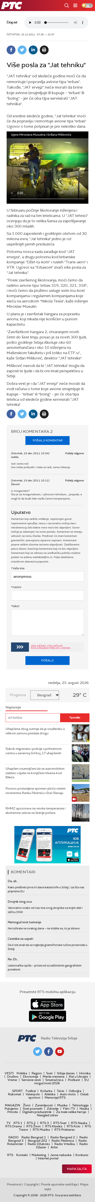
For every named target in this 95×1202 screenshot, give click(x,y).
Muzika (62, 1105)
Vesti (9, 1073)
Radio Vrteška (64, 1144)
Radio (13, 1137)
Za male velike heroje (71, 1112)
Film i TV (69, 1109)
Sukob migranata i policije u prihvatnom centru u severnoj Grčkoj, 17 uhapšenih (34, 751)
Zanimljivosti (44, 1105)
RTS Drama (13, 1126)
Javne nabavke (61, 1155)
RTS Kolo (73, 1126)
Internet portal (48, 1158)
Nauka (84, 1109)
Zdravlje (53, 1109)
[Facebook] (11, 50)
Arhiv (54, 1147)
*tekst (15, 606)
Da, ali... (13, 881)
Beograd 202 (37, 1141)
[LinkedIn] (33, 50)
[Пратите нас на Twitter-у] (37, 1051)
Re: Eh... (13, 959)
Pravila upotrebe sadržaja (59, 1184)
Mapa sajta (77, 1169)
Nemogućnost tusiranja (24, 922)
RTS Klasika (53, 1126)
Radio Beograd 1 (33, 1137)
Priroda (12, 1112)
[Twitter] (22, 50)
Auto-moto (68, 1094)
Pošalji (47, 660)
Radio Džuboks (39, 1144)
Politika (22, 1073)
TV (8, 1123)
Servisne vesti (31, 1080)
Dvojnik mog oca (20, 902)
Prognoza (18, 695)
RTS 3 (44, 1123)
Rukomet (14, 1094)
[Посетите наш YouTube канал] (59, 1051)
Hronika (85, 1073)
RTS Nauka (79, 1123)
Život (26, 1105)
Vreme (12, 1080)
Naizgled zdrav (47, 1115)
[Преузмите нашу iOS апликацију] (47, 1004)
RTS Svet (59, 1123)
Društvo (13, 1077)
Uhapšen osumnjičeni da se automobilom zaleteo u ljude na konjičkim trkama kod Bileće (35, 773)
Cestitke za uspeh (20, 939)
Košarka (46, 1091)
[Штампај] (44, 50)
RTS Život (33, 1126)
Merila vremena (54, 1077)
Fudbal (31, 1091)
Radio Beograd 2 (62, 1137)
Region (37, 1073)
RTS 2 (31, 1123)
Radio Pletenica (62, 1141)
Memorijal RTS (55, 1097)
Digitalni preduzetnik (37, 1112)
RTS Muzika (41, 1130)
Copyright (31, 1184)
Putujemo (11, 1109)
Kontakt (22, 1155)
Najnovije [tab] (13, 707)
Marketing (39, 1155)
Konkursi (81, 1155)
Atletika (49, 1094)
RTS (10, 1155)
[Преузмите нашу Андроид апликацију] (47, 1016)
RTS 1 (17, 1123)
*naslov (16, 587)
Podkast (74, 1080)
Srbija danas (66, 1073)
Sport (17, 1091)
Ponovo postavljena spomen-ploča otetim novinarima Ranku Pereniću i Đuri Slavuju (36, 790)
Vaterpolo (33, 1094)
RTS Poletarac (64, 1130)
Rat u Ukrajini (78, 1077)
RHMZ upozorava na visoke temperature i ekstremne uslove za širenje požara (35, 810)
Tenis (60, 1091)
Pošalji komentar (48, 440)
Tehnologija (80, 1105)
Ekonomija (30, 1077)
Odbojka (75, 1091)
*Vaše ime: (18, 568)
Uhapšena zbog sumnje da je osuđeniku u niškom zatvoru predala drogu (35, 731)
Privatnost (14, 1184)
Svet (49, 1073)
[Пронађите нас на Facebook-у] (48, 1051)
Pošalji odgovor (74, 453)
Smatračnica (54, 1080)
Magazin (12, 1105)
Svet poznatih (32, 1109)
